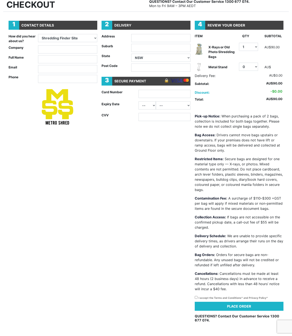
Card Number (112, 92)
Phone (13, 77)
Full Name (16, 57)
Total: (199, 99)
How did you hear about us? (22, 38)
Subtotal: (202, 84)
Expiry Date (110, 104)
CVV (105, 115)
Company (16, 48)
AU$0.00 (275, 75)
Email (13, 67)
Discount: (202, 92)
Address (108, 36)
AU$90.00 (272, 47)
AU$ (267, 67)
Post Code (110, 66)
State (106, 56)
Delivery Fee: (205, 76)
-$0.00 (276, 91)
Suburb (107, 46)
